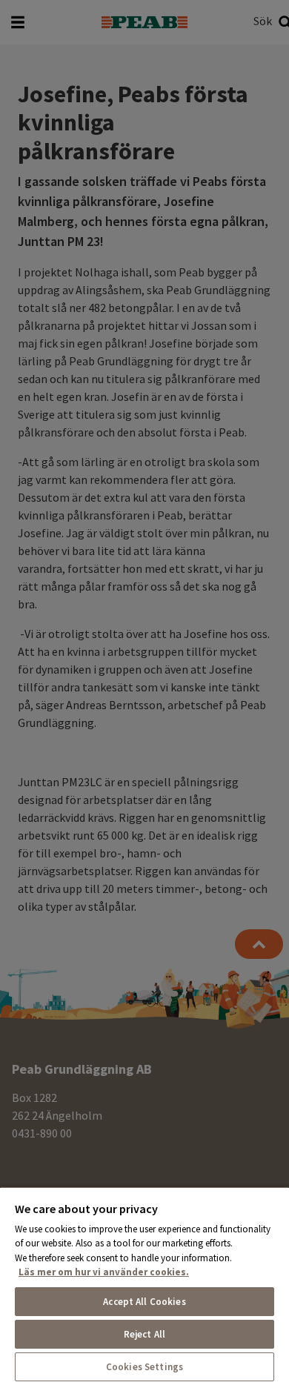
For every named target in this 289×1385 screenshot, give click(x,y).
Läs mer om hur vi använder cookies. (104, 1272)
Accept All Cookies (144, 1301)
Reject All (144, 1334)
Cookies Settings (144, 1367)
